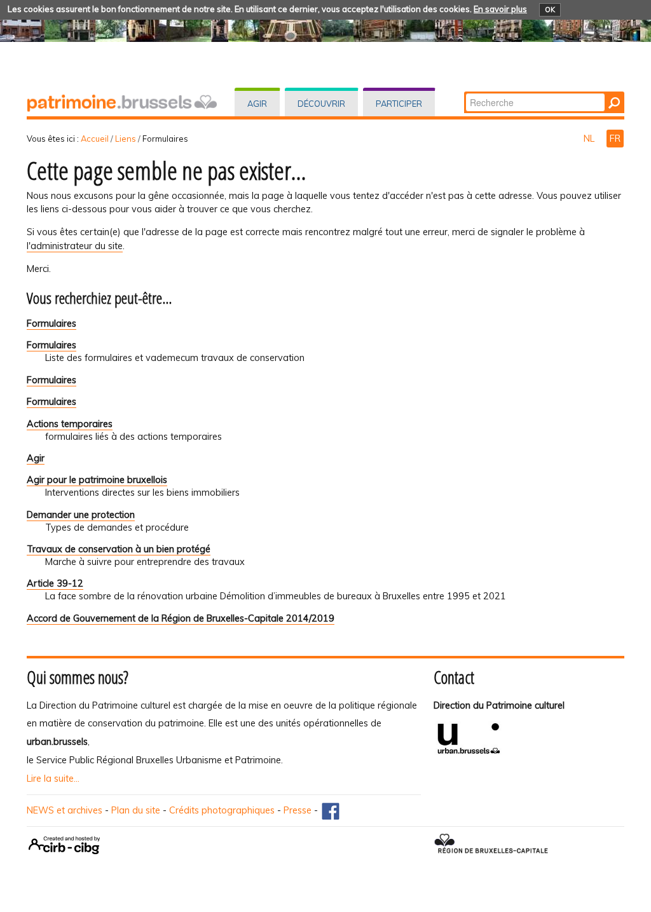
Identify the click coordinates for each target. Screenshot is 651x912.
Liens (125, 138)
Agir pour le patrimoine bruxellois (97, 480)
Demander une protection (81, 515)
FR (615, 138)
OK (550, 9)
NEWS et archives (64, 810)
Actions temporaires (70, 424)
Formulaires (51, 323)
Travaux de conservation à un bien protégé (118, 549)
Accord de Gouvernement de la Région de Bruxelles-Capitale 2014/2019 (180, 618)
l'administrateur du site (75, 246)
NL (590, 138)
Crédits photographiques (222, 810)
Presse (298, 810)
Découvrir (321, 104)
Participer (399, 104)
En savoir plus (500, 9)
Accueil (95, 138)
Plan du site (135, 810)
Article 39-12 (55, 583)
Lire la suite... (53, 778)
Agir (257, 104)
